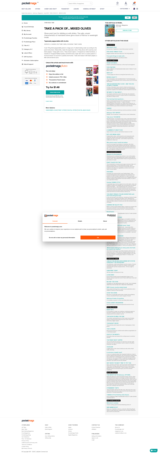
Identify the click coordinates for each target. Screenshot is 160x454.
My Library (27, 30)
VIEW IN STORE (127, 30)
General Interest (89, 9)
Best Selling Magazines (28, 431)
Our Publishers (25, 437)
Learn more (49, 101)
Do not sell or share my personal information (62, 237)
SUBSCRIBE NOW (55, 92)
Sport (102, 9)
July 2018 (46, 13)
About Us (117, 427)
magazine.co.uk (119, 431)
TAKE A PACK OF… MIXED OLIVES (58, 13)
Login (93, 440)
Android (70, 429)
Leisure (76, 9)
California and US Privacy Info (29, 442)
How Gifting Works (50, 436)
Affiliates (94, 429)
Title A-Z (26, 45)
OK (98, 237)
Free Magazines (26, 433)
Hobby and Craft (50, 9)
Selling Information (96, 436)
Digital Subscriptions (27, 13)
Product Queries (96, 427)
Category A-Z (28, 49)
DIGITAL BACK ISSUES (84, 110)
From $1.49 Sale (29, 27)
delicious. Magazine (38, 13)
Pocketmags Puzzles (30, 38)
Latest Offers (28, 53)
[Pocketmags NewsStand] (30, 3)
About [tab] (105, 221)
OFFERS (37, 9)
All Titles (24, 427)
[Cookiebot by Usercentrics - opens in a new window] (108, 215)
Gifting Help (48, 438)
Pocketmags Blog (26, 435)
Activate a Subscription (31, 60)
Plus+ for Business (26, 438)
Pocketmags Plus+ (30, 42)
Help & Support (28, 64)
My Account (27, 34)
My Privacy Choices (27, 448)
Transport (65, 9)
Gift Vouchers (28, 57)
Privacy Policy (25, 440)
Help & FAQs (48, 427)
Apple (69, 427)
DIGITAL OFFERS (72, 110)
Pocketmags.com (119, 429)
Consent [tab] (55, 221)
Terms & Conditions (27, 444)
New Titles (24, 429)
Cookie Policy (25, 446)
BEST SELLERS (26, 9)
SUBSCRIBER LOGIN (51, 110)
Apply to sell (95, 438)
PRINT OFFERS (62, 110)
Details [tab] (80, 221)
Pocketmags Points (73, 433)
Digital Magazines (73, 435)
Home (26, 23)
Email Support (48, 429)
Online (70, 431)
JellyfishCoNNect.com (120, 433)
